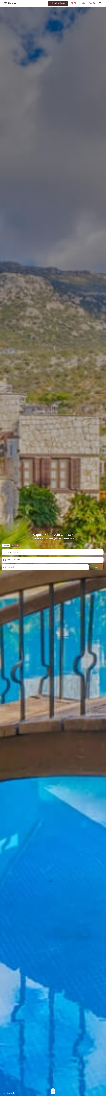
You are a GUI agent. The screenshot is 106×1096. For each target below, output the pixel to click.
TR (75, 3)
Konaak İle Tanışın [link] (58, 3)
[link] (9, 3)
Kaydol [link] (82, 3)
